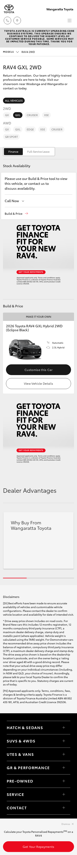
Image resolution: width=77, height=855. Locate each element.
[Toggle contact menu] (63, 781)
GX (7, 115)
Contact (17, 807)
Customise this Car (38, 369)
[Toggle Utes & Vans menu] (63, 754)
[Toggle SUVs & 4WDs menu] (63, 741)
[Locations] (17, 20)
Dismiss (65, 823)
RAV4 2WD (19, 52)
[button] (16, 213)
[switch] (29, 151)
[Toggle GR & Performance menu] (63, 767)
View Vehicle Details (38, 383)
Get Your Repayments (38, 846)
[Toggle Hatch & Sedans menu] (63, 727)
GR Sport (11, 137)
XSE (46, 115)
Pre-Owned (20, 780)
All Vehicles (14, 100)
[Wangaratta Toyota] (9, 9)
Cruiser (32, 115)
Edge (30, 129)
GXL (17, 115)
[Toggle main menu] (69, 20)
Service (15, 794)
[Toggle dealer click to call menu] (7, 20)
